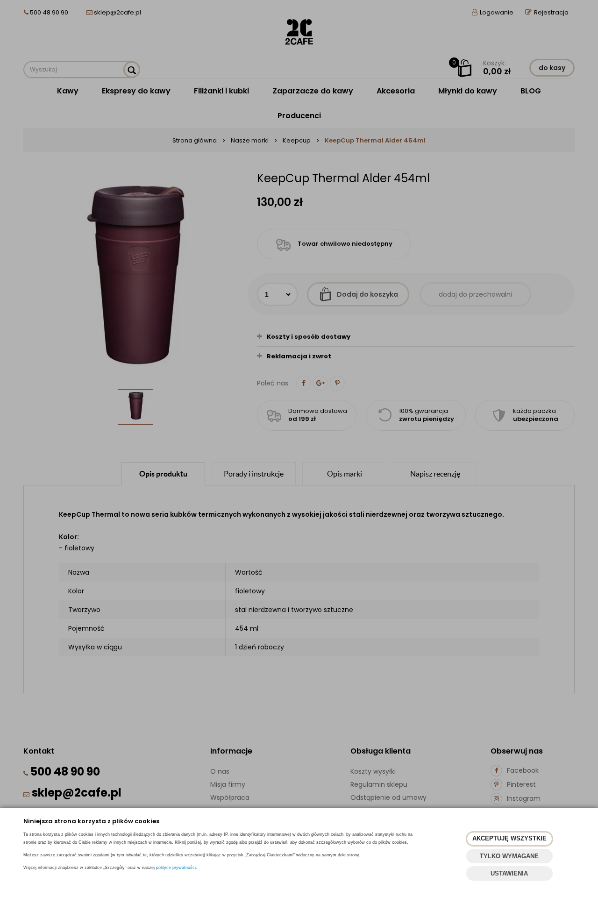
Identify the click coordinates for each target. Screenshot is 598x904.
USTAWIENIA (509, 873)
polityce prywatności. (176, 867)
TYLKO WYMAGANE (509, 856)
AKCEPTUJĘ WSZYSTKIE (509, 838)
